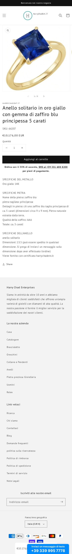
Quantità (7, 141)
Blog (9, 435)
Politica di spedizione (19, 465)
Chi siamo (12, 420)
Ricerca (11, 413)
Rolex (10, 392)
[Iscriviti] (61, 502)
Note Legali (13, 480)
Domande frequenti (17, 443)
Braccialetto (13, 347)
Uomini (11, 384)
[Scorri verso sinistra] (28, 96)
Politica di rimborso (18, 458)
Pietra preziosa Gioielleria (21, 377)
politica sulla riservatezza (21, 450)
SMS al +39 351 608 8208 (53, 166)
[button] (4, 15)
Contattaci (12, 428)
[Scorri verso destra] (43, 96)
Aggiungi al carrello (36, 159)
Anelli (10, 369)
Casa (9, 331)
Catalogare (13, 339)
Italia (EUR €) (33, 524)
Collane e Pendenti (17, 362)
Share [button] (9, 264)
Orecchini (12, 354)
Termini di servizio (17, 473)
